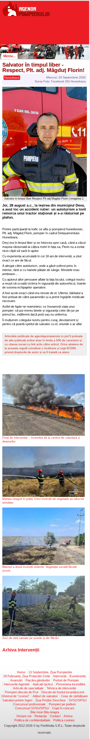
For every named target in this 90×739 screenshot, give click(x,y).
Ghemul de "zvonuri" (15, 696)
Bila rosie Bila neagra (44, 712)
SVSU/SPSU (78, 700)
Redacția (41, 716)
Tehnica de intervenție (61, 688)
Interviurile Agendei (17, 684)
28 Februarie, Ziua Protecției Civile (26, 676)
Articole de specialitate (28, 688)
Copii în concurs (63, 708)
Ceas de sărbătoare (74, 696)
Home (21, 672)
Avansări (16, 680)
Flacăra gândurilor (38, 680)
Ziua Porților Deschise (50, 700)
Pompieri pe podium (62, 704)
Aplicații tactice (43, 684)
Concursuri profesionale (29, 704)
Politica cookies (64, 720)
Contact (55, 716)
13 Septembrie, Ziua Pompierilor (50, 672)
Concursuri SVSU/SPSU (32, 708)
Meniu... (9, 56)
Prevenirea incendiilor (70, 684)
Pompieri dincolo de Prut (21, 692)
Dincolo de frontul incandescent (62, 692)
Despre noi (24, 716)
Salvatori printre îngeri (17, 700)
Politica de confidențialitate (32, 720)
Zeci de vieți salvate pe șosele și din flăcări (30, 638)
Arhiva (68, 716)
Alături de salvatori (45, 696)
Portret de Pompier (66, 680)
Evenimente (77, 676)
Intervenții (59, 676)
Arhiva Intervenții (20, 649)
